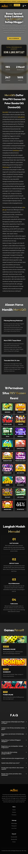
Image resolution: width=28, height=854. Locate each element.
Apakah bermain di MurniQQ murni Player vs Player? (14, 722)
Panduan (14, 814)
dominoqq (5, 167)
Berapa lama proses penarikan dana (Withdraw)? (14, 774)
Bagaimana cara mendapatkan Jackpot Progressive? (14, 746)
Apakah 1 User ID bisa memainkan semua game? (14, 728)
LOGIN (10, 5)
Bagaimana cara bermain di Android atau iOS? (14, 734)
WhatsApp (14, 823)
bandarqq (16, 150)
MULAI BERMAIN (14, 38)
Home (14, 810)
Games (14, 812)
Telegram (14, 826)
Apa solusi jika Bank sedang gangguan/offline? (14, 753)
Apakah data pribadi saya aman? (14, 763)
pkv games (21, 117)
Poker (14, 842)
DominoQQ (14, 837)
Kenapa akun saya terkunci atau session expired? (14, 768)
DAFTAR (17, 5)
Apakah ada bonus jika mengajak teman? (14, 758)
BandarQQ (14, 839)
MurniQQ (5, 112)
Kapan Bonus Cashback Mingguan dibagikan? (14, 740)
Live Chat (14, 828)
